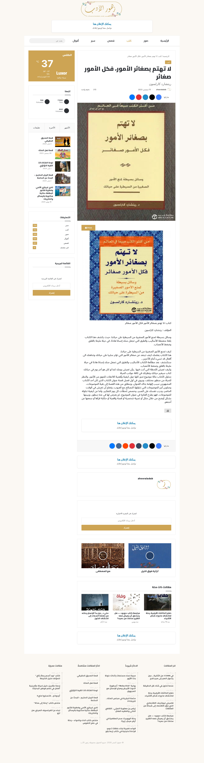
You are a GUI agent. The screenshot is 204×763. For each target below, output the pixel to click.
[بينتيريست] (139, 97)
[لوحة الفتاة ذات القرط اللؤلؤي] (62, 166)
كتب (129, 40)
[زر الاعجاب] (167, 411)
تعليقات (36, 127)
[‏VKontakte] (119, 446)
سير (93, 40)
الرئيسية (164, 40)
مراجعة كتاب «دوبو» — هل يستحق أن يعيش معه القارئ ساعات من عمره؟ (127, 615)
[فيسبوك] (159, 97)
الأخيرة (52, 127)
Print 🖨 (88, 228)
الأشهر (67, 127)
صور (146, 40)
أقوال (76, 40)
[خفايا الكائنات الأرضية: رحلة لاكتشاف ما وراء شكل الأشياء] (157, 602)
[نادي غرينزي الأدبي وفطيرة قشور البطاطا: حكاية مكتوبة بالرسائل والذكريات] (62, 191)
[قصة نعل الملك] (62, 154)
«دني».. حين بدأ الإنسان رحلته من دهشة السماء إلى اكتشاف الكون (95, 615)
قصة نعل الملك (45, 150)
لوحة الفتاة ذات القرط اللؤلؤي (45, 164)
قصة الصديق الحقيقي (47, 139)
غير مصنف (64, 247)
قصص (110, 40)
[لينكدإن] (145, 97)
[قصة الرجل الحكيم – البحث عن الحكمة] (62, 179)
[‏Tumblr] (139, 446)
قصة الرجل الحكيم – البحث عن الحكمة (43, 176)
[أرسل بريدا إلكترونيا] (155, 89)
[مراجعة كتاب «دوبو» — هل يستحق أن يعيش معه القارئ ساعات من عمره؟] (126, 602)
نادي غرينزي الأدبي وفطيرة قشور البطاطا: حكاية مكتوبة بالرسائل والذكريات (44, 193)
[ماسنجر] (132, 97)
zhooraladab (161, 89)
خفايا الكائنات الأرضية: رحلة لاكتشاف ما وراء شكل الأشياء (158, 615)
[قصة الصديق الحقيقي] (62, 142)
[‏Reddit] (125, 446)
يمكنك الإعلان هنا (102, 24)
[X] (152, 97)
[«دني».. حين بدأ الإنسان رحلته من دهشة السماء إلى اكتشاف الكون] (95, 602)
